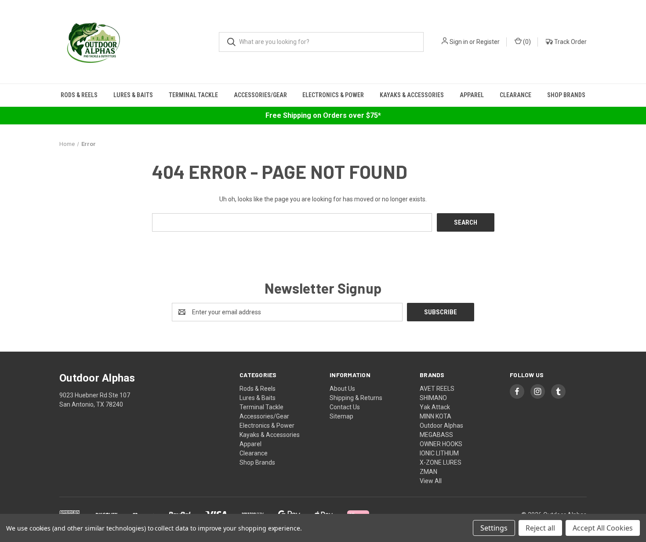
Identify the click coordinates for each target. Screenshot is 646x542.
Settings (494, 528)
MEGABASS (436, 434)
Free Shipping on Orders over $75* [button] (323, 115)
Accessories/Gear (260, 94)
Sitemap (341, 416)
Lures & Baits (133, 94)
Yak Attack (435, 407)
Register (488, 41)
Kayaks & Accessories (412, 94)
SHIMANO (433, 397)
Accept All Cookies (603, 528)
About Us (342, 388)
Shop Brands (566, 94)
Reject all (540, 528)
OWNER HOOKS (441, 443)
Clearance (515, 94)
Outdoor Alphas (441, 425)
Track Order (570, 41)
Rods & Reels (79, 94)
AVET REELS (437, 388)
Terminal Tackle (193, 94)
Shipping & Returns (356, 397)
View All (431, 480)
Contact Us (345, 407)
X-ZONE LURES (440, 462)
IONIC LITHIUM (439, 453)
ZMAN (428, 471)
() (526, 41)
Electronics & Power (333, 94)
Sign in (459, 41)
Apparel (472, 94)
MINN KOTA (435, 416)
